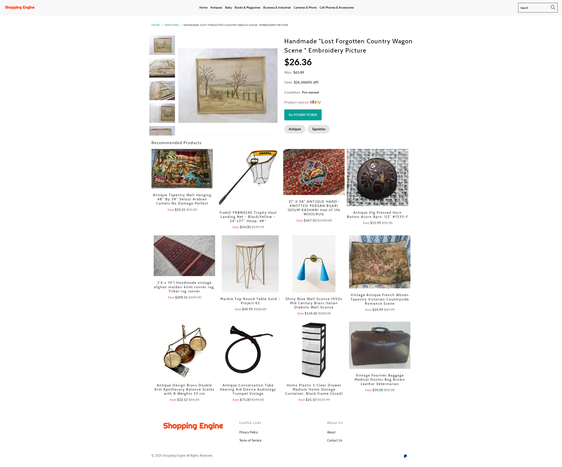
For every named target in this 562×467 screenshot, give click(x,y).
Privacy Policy (248, 432)
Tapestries (171, 25)
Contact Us (334, 440)
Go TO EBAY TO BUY (303, 115)
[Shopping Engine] (19, 8)
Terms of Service (250, 440)
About (331, 432)
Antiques (295, 129)
